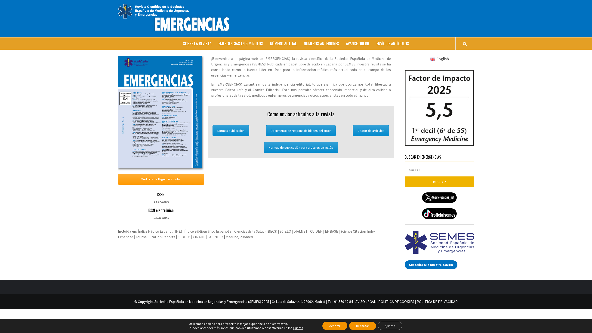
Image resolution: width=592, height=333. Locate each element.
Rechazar (362, 326)
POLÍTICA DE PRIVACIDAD (437, 301)
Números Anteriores (321, 43)
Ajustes (390, 326)
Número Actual (283, 43)
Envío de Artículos (392, 43)
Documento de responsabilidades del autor (301, 131)
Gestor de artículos (371, 131)
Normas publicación (230, 131)
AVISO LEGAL (365, 301)
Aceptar (334, 326)
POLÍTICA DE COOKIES (396, 301)
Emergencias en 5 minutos (241, 43)
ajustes (298, 328)
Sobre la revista (197, 43)
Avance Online (358, 43)
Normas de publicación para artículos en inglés (301, 147)
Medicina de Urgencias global (161, 179)
